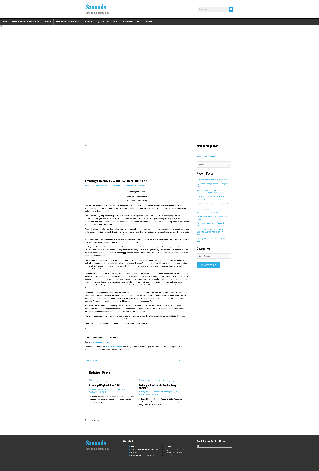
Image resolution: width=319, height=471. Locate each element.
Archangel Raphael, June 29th (104, 385)
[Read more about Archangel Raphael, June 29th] (102, 381)
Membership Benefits (132, 21)
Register (200, 156)
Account (211, 156)
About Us (89, 21)
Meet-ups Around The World (68, 21)
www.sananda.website (100, 342)
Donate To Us (208, 265)
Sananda (96, 6)
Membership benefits (205, 153)
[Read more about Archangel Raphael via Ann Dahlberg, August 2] (158, 381)
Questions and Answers (108, 21)
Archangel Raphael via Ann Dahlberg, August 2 (158, 386)
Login (206, 156)
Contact (149, 21)
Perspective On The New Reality (25, 21)
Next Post (184, 360)
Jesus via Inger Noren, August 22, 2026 (212, 180)
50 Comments (90, 185)
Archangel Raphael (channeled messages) (114, 185)
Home (5, 21)
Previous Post (91, 360)
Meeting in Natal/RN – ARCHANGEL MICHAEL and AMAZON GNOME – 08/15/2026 (211, 232)
